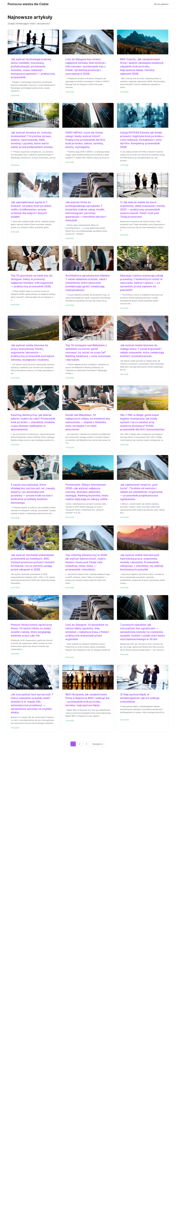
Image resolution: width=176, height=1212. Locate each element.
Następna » (97, 744)
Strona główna (161, 4)
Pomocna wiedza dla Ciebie (28, 4)
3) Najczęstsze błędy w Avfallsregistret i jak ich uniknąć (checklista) (140, 698)
